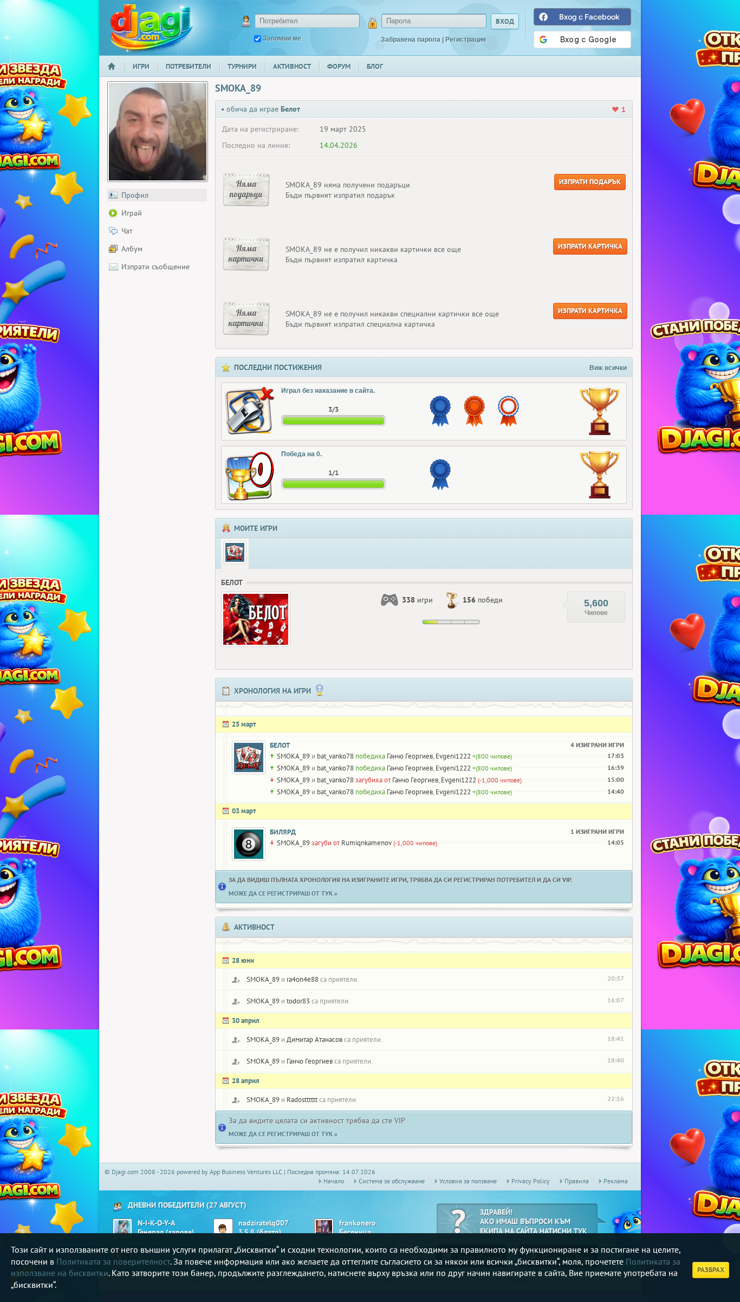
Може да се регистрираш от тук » (283, 893)
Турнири (242, 66)
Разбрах (710, 1269)
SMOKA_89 (293, 756)
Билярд (283, 832)
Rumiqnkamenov (366, 842)
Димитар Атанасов (314, 1039)
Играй (131, 213)
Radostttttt (302, 1099)
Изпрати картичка (590, 246)
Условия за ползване (468, 1181)
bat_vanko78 (335, 756)
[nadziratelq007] (223, 1228)
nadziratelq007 (263, 1223)
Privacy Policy (530, 1181)
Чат (127, 231)
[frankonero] (324, 1228)
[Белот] (235, 552)
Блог (375, 66)
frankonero (357, 1223)
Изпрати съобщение (155, 266)
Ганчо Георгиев (410, 756)
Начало (116, 73)
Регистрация (465, 39)
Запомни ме (282, 38)
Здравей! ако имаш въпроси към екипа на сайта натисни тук (533, 1221)
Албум (131, 249)
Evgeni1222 (453, 756)
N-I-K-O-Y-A (156, 1223)
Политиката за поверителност (113, 1261)
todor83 (298, 1001)
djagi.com (151, 27)
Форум (338, 66)
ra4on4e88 (303, 979)
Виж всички (608, 368)
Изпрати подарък (590, 181)
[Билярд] (248, 844)
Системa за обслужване (392, 1181)
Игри (141, 66)
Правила (576, 1181)
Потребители (188, 66)
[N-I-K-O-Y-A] (122, 1228)
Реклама (615, 1181)
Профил (134, 195)
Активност (292, 66)
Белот (280, 745)
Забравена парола (410, 39)
